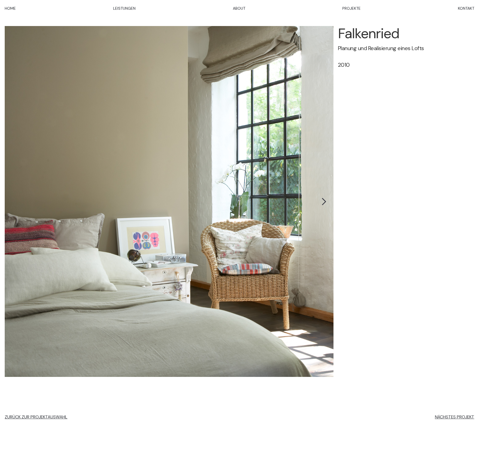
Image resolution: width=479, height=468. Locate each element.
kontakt (466, 8)
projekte (351, 8)
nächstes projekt (454, 415)
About (239, 8)
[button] (322, 201)
